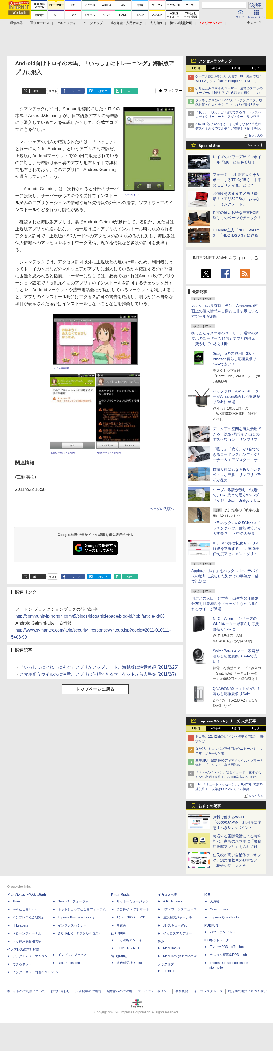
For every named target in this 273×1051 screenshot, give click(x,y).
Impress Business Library (76, 917)
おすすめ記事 (210, 806)
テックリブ (166, 964)
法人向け (156, 23)
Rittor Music (120, 895)
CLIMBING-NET (128, 948)
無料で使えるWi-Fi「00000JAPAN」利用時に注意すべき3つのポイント (237, 822)
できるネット (22, 964)
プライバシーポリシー (154, 991)
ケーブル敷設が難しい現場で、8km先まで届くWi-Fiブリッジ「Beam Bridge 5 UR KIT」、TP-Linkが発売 (229, 81)
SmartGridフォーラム (73, 901)
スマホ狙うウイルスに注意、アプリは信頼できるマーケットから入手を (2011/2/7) (98, 674)
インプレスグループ (208, 991)
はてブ (102, 91)
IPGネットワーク (216, 940)
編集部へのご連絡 (119, 991)
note (129, 91)
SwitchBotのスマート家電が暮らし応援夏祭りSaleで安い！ (236, 656)
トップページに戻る (95, 689)
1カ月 (256, 68)
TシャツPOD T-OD (131, 917)
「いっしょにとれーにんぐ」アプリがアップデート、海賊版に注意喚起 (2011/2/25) (99, 667)
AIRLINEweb (172, 901)
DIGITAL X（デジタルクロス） (80, 933)
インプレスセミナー (72, 925)
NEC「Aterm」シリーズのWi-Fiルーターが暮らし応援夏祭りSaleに (236, 623)
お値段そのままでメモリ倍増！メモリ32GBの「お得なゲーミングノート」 (236, 198)
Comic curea (219, 909)
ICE (207, 895)
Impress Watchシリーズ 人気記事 (227, 721)
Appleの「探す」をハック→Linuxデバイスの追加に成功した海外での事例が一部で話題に (225, 576)
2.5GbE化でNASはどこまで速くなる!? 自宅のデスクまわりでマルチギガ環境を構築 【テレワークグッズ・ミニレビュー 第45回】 (229, 128)
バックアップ (93, 23)
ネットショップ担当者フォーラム (82, 909)
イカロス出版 (167, 895)
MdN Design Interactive (180, 956)
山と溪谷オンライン (131, 940)
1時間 (196, 68)
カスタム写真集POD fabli (229, 955)
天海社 (214, 901)
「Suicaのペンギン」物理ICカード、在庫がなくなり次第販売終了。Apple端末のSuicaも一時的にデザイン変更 (229, 776)
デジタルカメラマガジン (30, 956)
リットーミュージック (132, 901)
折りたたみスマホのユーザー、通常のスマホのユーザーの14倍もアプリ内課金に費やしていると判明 (225, 338)
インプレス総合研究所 (29, 917)
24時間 (216, 68)
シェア (76, 91)
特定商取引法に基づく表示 (247, 991)
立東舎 (121, 925)
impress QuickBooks (224, 917)
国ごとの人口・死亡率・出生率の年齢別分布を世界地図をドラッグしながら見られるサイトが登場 (225, 603)
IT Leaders (20, 925)
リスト (53, 91)
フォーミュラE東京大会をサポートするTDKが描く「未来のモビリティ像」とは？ (237, 179)
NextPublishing (69, 963)
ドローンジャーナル (27, 933)
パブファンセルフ (222, 932)
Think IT (18, 901)
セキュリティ (66, 23)
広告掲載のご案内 (88, 991)
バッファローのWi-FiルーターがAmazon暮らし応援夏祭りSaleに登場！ (236, 396)
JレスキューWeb (175, 925)
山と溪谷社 (119, 933)
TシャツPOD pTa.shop (227, 947)
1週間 (236, 68)
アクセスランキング (215, 61)
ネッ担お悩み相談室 (27, 941)
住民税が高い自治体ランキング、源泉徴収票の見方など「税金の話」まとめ (237, 860)
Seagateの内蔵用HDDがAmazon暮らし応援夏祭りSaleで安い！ (234, 358)
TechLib (169, 971)
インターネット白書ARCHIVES (35, 972)
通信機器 (16, 23)
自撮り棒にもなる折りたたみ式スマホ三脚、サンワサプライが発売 (237, 474)
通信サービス (39, 23)
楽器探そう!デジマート (133, 909)
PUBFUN (211, 925)
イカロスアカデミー (177, 933)
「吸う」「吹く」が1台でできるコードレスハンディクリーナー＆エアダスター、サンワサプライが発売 (229, 116)
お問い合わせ (60, 991)
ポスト (37, 91)
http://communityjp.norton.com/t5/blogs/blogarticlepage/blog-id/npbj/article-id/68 (90, 616)
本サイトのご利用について (26, 991)
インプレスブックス (72, 955)
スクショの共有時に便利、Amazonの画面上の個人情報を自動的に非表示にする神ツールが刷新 (225, 310)
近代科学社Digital (129, 963)
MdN (161, 941)
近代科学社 (119, 956)
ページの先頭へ (162, 509)
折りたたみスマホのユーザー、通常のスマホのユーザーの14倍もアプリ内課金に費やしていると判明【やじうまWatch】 (229, 93)
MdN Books (171, 948)
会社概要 (181, 991)
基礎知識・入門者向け (126, 23)
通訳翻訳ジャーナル (177, 917)
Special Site (209, 145)
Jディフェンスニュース (180, 909)
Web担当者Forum (25, 909)
